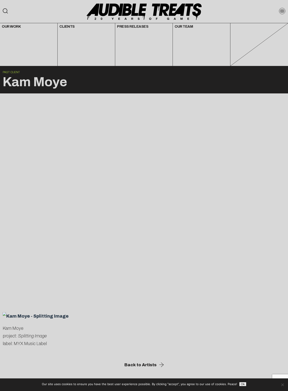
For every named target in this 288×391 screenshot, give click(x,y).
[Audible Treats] (144, 11)
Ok (243, 384)
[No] (282, 384)
